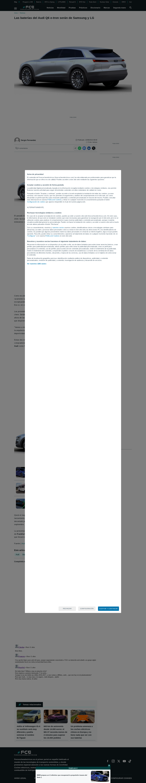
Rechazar (67, 608)
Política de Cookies (54, 200)
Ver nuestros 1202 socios (36, 264)
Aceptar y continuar (108, 609)
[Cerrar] (109, 765)
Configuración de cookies (36, 202)
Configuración (87, 608)
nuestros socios (58, 227)
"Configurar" (31, 236)
